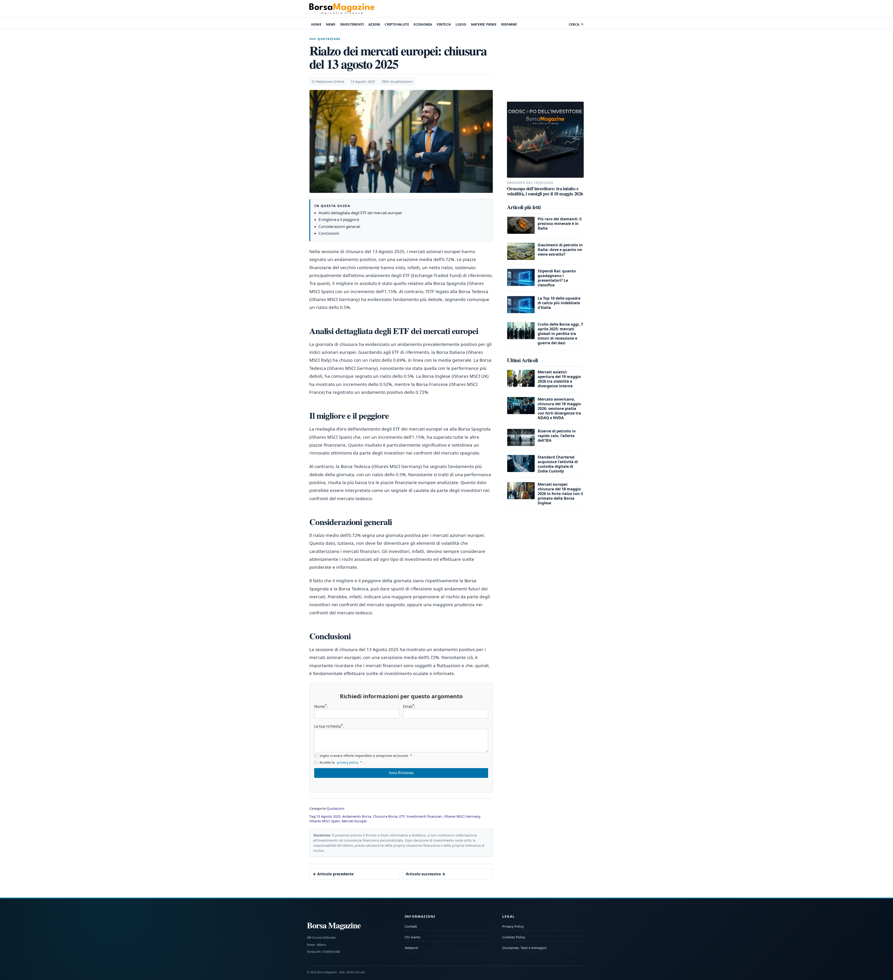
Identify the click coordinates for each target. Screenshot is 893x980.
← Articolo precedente (333, 873)
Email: (409, 706)
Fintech (444, 24)
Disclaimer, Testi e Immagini (524, 948)
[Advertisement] (545, 66)
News (331, 24)
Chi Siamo (412, 937)
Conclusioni (329, 233)
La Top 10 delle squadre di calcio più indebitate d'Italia (559, 303)
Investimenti (352, 24)
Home (316, 24)
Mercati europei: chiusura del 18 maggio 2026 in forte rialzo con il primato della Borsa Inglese (560, 493)
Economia (423, 24)
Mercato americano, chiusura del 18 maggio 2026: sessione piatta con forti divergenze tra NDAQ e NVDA (559, 408)
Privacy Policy (513, 926)
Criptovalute (397, 24)
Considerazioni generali (339, 226)
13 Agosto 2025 (328, 816)
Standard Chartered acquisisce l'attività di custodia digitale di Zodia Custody (558, 464)
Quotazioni (329, 39)
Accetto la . (342, 762)
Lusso (461, 24)
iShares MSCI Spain (324, 821)
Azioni (374, 24)
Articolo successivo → (425, 873)
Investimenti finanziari (424, 816)
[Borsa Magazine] (341, 8)
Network (411, 948)
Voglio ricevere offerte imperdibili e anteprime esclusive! (366, 755)
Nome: (320, 706)
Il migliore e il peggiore (339, 219)
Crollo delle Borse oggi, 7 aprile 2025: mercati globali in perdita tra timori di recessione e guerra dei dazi (560, 333)
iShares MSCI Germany (462, 816)
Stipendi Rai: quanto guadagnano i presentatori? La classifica (557, 278)
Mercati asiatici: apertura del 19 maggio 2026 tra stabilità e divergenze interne (559, 379)
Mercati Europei (354, 821)
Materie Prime (483, 24)
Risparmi (509, 24)
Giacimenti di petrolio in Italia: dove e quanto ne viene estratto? (560, 250)
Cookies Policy (513, 937)
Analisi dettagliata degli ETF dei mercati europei (360, 212)
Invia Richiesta (401, 773)
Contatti (411, 926)
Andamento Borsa (356, 816)
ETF (402, 816)
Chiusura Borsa (385, 816)
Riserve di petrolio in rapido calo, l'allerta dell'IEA (557, 436)
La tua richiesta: (328, 726)
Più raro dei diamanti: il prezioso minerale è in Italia (560, 224)
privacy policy (347, 762)
